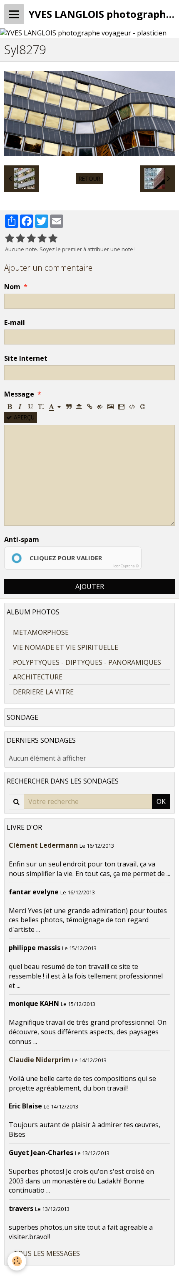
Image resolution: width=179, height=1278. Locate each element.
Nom (12, 286)
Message (19, 394)
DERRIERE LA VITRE (43, 691)
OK (161, 801)
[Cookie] (16, 1261)
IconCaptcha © (126, 566)
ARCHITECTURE (37, 676)
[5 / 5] (52, 238)
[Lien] (89, 406)
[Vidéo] (121, 406)
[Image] (110, 406)
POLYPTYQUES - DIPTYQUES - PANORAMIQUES (87, 662)
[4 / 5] (42, 238)
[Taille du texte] (40, 406)
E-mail (14, 322)
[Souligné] (30, 406)
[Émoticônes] (142, 406)
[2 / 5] (20, 238)
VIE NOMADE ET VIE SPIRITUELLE (65, 647)
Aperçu (23, 417)
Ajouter (89, 586)
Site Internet (25, 358)
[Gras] (9, 406)
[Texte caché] (99, 406)
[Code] (132, 406)
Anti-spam (21, 539)
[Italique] (20, 406)
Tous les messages (46, 1253)
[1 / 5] (9, 238)
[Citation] (68, 406)
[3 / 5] (31, 238)
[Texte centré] (79, 406)
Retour (89, 178)
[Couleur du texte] (54, 406)
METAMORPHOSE (41, 632)
